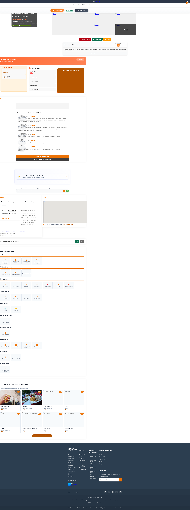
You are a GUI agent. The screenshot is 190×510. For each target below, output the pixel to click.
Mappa (33, 202)
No (82, 241)
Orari (27, 202)
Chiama (4, 202)
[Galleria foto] (73, 24)
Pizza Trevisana (34, 81)
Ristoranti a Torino (93, 472)
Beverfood (104, 500)
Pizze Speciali (6, 76)
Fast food (83, 463)
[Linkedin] (116, 492)
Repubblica (75, 500)
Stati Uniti (102, 459)
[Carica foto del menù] (67, 191)
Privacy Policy (99, 508)
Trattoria (83, 454)
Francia (101, 461)
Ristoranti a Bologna (93, 475)
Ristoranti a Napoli (93, 464)
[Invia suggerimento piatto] (64, 191)
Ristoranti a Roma (93, 457)
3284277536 (12, 213)
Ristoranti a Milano (93, 460)
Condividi (4, 205)
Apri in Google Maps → (69, 224)
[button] (42, 176)
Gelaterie (83, 460)
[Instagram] (112, 492)
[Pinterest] (120, 492)
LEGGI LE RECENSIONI (42, 156)
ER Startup (91, 502)
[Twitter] (109, 492)
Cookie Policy (118, 508)
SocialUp (99, 502)
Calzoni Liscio (33, 85)
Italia (100, 454)
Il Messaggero (85, 500)
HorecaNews (95, 500)
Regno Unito (102, 457)
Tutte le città (93, 478)
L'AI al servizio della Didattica (83, 467)
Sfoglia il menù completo (70, 70)
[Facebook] (105, 492)
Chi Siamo (92, 508)
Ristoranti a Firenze (93, 468)
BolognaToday (114, 500)
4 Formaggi (5, 71)
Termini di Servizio (108, 508)
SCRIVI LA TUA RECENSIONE (42, 159)
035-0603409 (12, 211)
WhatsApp (11, 202)
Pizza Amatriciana (34, 89)
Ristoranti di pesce (83, 457)
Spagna (101, 464)
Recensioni (20, 202)
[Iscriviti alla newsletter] (120, 479)
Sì (77, 241)
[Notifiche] (188, 2)
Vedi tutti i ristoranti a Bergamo (42, 436)
